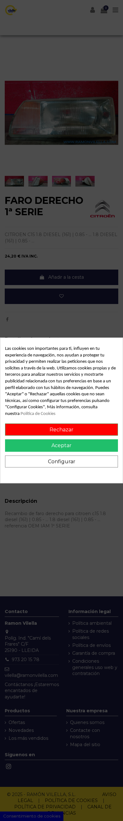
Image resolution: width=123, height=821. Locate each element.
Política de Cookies (38, 413)
